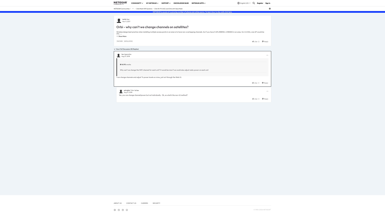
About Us (118, 203)
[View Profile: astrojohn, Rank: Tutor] (121, 91)
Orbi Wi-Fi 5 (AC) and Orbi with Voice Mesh (168, 9)
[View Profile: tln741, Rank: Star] (118, 20)
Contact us (131, 203)
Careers (144, 203)
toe (123, 54)
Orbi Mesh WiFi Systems (144, 9)
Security (156, 203)
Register (260, 3)
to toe (137, 90)
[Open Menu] (269, 8)
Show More (122, 36)
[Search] (254, 3)
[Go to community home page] (120, 3)
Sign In (267, 3)
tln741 (124, 19)
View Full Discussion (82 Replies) (127, 49)
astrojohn (127, 90)
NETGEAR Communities (122, 9)
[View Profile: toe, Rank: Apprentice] (119, 55)
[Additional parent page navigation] (133, 8)
